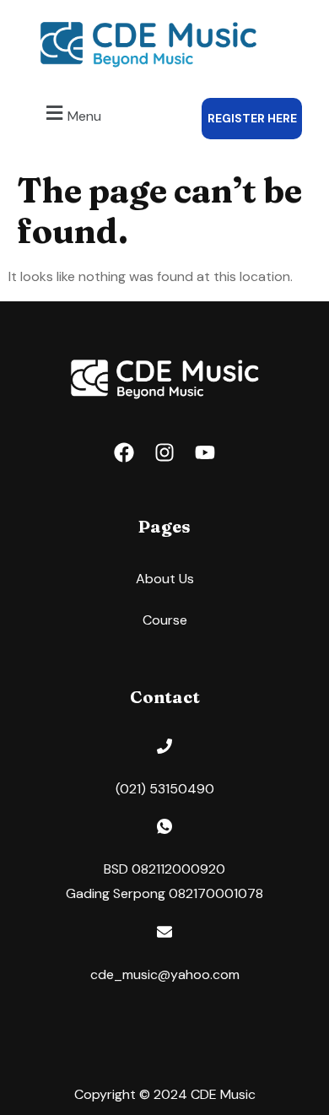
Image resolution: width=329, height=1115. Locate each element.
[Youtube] (205, 452)
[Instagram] (164, 452)
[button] (71, 114)
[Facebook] (124, 452)
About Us (165, 578)
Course (165, 620)
